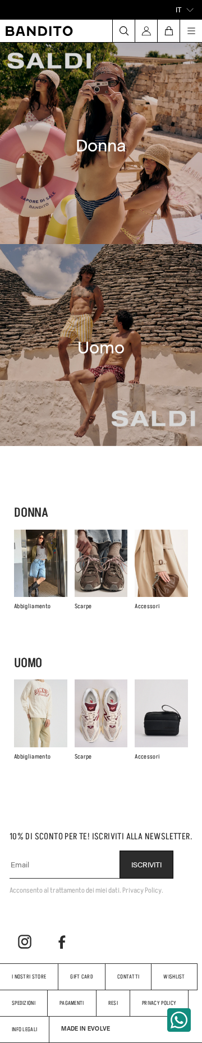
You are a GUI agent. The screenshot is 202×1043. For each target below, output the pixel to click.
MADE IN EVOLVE (85, 1028)
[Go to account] (146, 31)
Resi (113, 1003)
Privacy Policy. (142, 890)
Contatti (128, 976)
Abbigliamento (32, 606)
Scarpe (83, 606)
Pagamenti (71, 1003)
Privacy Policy (159, 1003)
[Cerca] (123, 31)
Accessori (147, 606)
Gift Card (81, 976)
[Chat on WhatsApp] (179, 1020)
